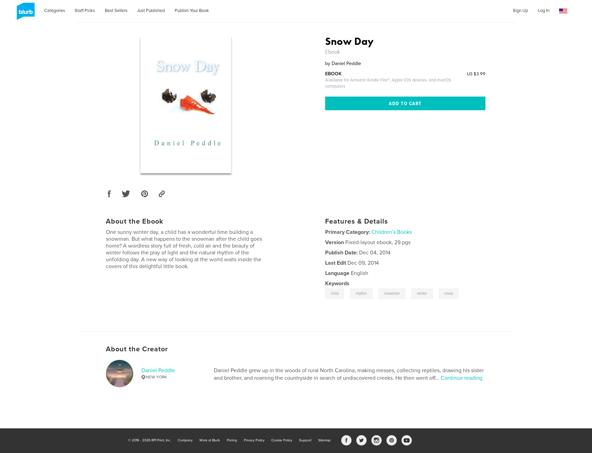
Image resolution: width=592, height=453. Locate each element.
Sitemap (324, 440)
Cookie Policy (281, 440)
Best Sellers (116, 10)
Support (305, 440)
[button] (563, 11)
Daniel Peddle (158, 370)
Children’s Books (391, 232)
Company (185, 440)
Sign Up (520, 10)
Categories (54, 10)
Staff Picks (85, 10)
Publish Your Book (192, 10)
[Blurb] (24, 14)
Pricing (232, 440)
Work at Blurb (209, 440)
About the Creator (137, 349)
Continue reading (461, 378)
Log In (544, 10)
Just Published (151, 10)
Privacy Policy (254, 440)
